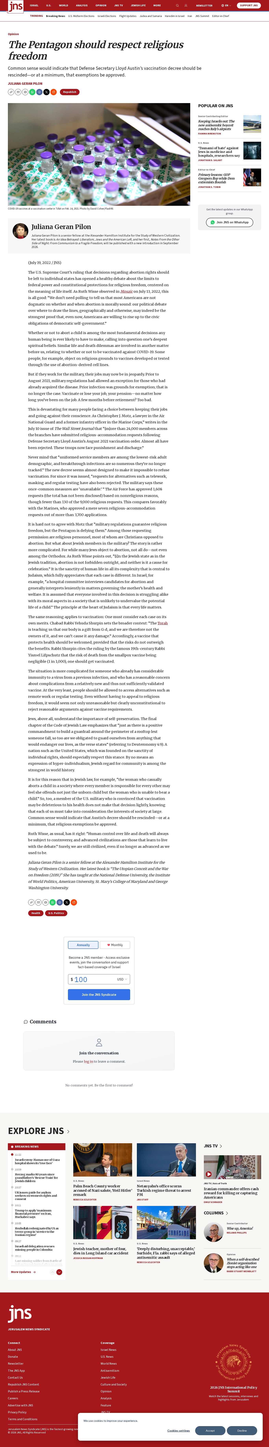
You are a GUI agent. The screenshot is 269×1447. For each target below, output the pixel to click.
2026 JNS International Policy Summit (233, 1389)
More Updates (21, 1272)
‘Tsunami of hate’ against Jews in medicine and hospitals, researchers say (219, 151)
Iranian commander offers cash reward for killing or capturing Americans (231, 1193)
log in (88, 1061)
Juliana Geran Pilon (25, 83)
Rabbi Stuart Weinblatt (241, 1271)
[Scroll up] (53, 1272)
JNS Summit (202, 16)
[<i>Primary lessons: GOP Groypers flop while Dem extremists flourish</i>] (252, 177)
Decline (242, 1430)
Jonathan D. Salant (210, 160)
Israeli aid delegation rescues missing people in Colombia (34, 1248)
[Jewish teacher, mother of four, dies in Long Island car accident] (102, 1222)
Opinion (101, 5)
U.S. (48, 5)
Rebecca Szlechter (84, 1199)
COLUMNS (214, 1212)
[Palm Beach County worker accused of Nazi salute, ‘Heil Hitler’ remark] (102, 1160)
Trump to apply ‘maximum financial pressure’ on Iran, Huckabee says (33, 1214)
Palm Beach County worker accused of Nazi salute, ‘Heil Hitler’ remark (102, 1190)
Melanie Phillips (237, 1233)
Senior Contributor (237, 1223)
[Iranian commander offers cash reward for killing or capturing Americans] (232, 1167)
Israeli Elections (107, 16)
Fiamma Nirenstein (209, 133)
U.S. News (203, 143)
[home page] (16, 7)
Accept (210, 1430)
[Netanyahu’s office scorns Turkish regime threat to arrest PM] (166, 1160)
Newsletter (204, 6)
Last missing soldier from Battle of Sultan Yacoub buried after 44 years (38, 1262)
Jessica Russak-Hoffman (88, 1258)
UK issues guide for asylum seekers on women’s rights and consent (36, 1196)
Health (36, 913)
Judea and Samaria (151, 16)
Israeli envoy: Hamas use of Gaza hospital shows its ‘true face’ (37, 1161)
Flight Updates (127, 16)
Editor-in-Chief (220, 16)
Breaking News (27, 1146)
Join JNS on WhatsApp (233, 222)
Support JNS (249, 5)
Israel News (143, 1181)
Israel (34, 5)
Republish (69, 92)
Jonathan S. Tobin (209, 187)
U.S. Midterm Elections (81, 16)
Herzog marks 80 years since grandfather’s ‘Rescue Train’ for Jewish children (36, 1178)
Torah (163, 623)
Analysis (82, 5)
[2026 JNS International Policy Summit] (233, 1362)
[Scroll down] (59, 1272)
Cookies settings (178, 1430)
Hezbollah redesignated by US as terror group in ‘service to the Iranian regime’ (37, 1232)
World (63, 5)
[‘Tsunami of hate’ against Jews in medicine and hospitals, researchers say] (252, 150)
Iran (190, 16)
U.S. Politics (56, 913)
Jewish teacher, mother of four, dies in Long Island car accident (100, 1251)
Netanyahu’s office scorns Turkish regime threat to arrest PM (164, 1190)
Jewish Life (138, 5)
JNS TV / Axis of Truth (215, 1183)
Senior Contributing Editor (213, 116)
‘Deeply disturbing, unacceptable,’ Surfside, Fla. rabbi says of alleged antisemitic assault (166, 1253)
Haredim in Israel (175, 16)
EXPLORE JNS (37, 1131)
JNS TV (118, 5)
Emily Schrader (213, 1202)
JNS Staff (142, 1199)
